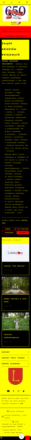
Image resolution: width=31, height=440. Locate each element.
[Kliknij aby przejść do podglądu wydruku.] (27, 229)
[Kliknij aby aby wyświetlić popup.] (21, 436)
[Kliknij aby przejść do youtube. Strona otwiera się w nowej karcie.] (8, 391)
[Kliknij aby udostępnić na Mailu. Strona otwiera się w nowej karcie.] (23, 229)
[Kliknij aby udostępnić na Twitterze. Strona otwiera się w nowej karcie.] (19, 229)
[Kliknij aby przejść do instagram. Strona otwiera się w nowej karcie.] (19, 391)
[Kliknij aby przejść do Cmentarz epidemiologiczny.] (15, 321)
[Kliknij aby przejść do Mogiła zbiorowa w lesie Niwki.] (15, 285)
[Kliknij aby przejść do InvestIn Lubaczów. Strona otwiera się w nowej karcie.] (16, 23)
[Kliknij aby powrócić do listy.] (16, 36)
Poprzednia (10, 36)
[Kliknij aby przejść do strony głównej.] (11, 2)
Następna (22, 36)
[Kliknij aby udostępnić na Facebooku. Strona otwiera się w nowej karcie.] (15, 229)
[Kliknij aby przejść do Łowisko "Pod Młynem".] (15, 253)
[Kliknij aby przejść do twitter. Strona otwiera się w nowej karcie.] (24, 391)
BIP (21, 403)
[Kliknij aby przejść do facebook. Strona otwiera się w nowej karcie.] (14, 391)
